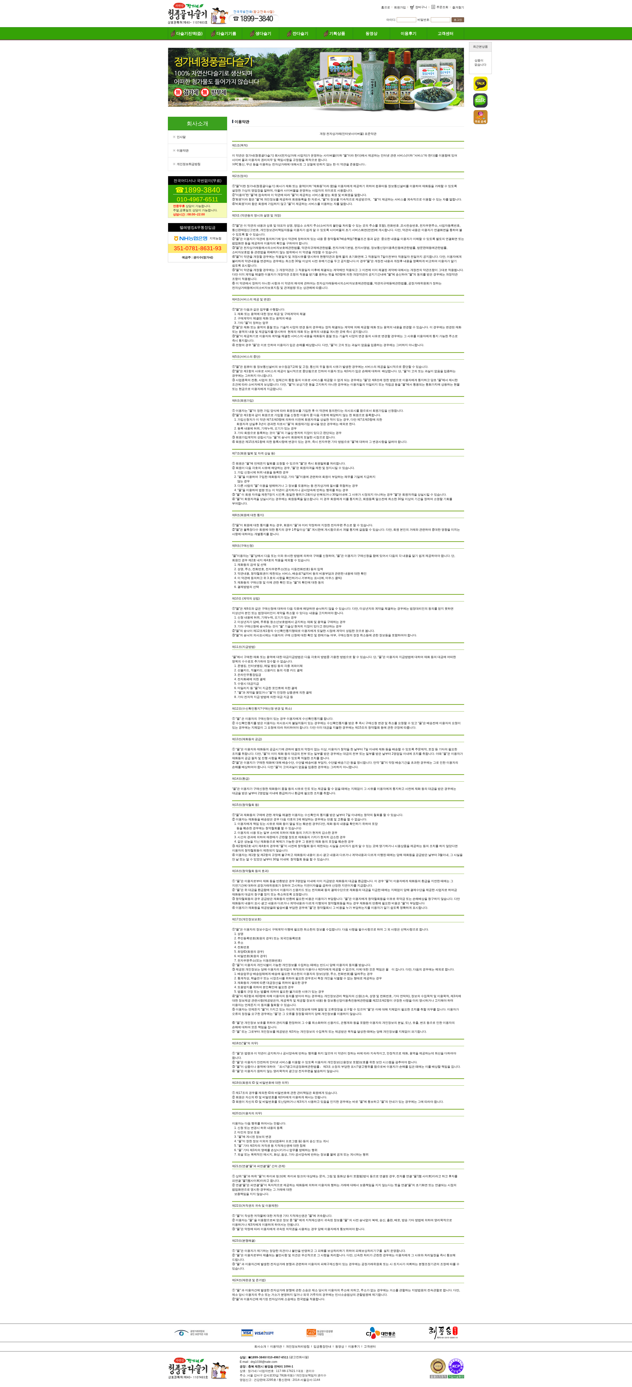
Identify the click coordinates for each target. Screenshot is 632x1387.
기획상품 (337, 33)
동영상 (371, 33)
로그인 (458, 19)
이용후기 (408, 33)
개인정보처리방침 (298, 1346)
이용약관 (183, 150)
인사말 (181, 137)
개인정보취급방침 (188, 164)
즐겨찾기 (458, 7)
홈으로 (385, 7)
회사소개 (260, 1346)
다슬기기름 (226, 33)
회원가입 (400, 7)
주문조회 (442, 7)
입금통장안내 (322, 1346)
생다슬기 (263, 33)
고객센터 (446, 33)
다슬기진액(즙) (189, 33)
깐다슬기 (300, 33)
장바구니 (421, 7)
